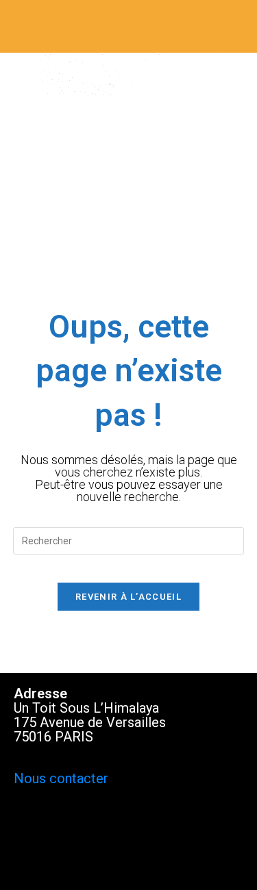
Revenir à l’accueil (128, 597)
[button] (128, 26)
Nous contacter (61, 778)
